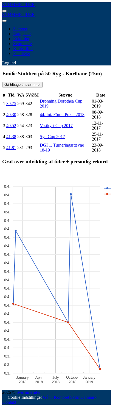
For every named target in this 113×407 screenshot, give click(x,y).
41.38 (11, 136)
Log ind (9, 63)
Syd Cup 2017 (52, 136)
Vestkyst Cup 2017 (56, 125)
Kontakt (9, 402)
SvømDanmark (83, 397)
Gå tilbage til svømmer (22, 84)
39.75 (11, 103)
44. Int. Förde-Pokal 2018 (62, 114)
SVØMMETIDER (18, 4)
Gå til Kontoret (56, 397)
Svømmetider (28, 392)
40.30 (11, 114)
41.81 (11, 147)
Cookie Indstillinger (25, 397)
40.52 (11, 125)
